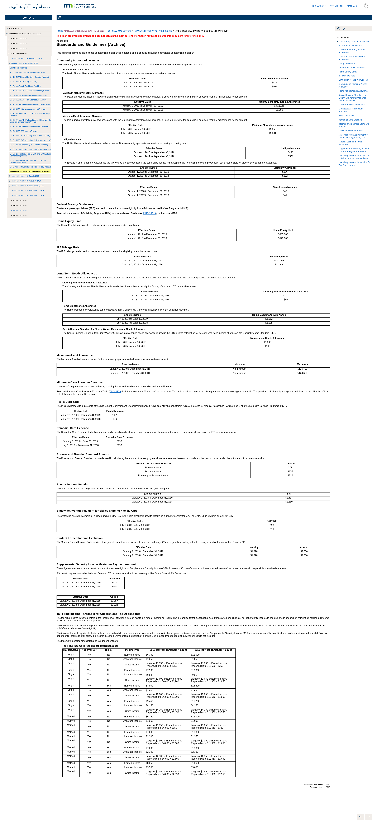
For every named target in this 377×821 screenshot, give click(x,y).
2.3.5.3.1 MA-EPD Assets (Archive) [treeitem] (24, 131)
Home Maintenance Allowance (353, 90)
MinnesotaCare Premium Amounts (351, 110)
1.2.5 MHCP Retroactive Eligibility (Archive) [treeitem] (27, 72)
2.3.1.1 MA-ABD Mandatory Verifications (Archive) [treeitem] (30, 104)
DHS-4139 (115, 391)
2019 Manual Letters (119, 30)
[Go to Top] (360, 817)
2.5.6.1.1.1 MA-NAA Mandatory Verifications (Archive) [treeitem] (31, 149)
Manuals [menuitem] (352, 6)
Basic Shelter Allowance (350, 45)
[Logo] (30, 10)
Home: (60, 30)
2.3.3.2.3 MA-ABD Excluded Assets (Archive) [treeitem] (28, 109)
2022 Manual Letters (19, 210)
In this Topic (343, 37)
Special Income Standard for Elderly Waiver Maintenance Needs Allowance (353, 98)
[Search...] (366, 6)
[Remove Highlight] (344, 29)
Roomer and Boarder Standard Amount (354, 125)
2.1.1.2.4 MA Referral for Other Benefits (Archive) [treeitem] (29, 77)
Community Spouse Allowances (354, 41)
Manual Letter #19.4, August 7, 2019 (26, 181)
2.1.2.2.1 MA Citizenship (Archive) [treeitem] (23, 81)
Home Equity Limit (348, 71)
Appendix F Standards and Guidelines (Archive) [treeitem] (29, 171)
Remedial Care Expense (350, 119)
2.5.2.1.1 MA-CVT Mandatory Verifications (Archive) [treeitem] (30, 140)
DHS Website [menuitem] (319, 6)
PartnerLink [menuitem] (336, 6)
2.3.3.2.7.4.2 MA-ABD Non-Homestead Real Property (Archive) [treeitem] (31, 114)
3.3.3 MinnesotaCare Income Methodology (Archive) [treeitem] (31, 167)
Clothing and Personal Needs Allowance (353, 85)
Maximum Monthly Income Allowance (352, 51)
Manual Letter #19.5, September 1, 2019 (28, 186)
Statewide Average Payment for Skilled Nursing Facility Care (354, 136)
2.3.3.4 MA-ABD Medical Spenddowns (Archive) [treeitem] (29, 126)
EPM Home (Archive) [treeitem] (18, 68)
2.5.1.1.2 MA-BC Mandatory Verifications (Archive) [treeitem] (30, 136)
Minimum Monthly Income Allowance (352, 58)
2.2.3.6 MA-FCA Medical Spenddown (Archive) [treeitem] (28, 100)
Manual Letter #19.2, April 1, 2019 (24, 63)
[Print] (339, 29)
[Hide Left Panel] (59, 17)
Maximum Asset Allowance (352, 104)
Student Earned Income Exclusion (350, 143)
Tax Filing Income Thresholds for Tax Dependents (355, 163)
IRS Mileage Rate (347, 75)
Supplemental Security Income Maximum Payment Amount (354, 150)
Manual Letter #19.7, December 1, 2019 (28, 195)
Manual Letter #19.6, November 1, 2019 (28, 191)
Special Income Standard (351, 130)
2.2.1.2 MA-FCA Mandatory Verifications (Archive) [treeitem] (29, 91)
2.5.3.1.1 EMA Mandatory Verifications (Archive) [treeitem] (29, 145)
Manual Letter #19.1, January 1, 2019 (27, 58)
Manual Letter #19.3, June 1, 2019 (25, 176)
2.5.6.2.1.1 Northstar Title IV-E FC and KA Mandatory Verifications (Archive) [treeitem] (31, 155)
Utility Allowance (347, 63)
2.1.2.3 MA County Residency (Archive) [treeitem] (25, 86)
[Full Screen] (368, 817)
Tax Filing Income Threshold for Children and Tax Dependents (354, 157)
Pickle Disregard (346, 115)
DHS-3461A (149, 213)
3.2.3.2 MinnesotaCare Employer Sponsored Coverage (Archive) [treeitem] (28, 161)
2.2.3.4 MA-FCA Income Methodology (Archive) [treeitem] (28, 95)
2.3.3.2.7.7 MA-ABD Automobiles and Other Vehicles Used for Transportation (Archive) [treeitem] (31, 121)
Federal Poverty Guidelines (352, 67)
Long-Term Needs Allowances (353, 79)
